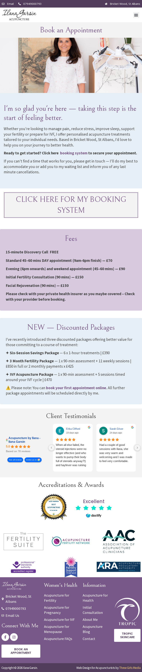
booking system (73, 153)
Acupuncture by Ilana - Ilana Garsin (24, 439)
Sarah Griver (116, 428)
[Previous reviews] (51, 448)
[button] (136, 15)
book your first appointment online (76, 387)
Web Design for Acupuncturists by (108, 668)
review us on (31, 460)
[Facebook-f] (5, 637)
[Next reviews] (137, 448)
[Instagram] (14, 637)
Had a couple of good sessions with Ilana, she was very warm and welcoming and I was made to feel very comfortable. (115, 453)
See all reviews (15, 460)
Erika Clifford (73, 428)
